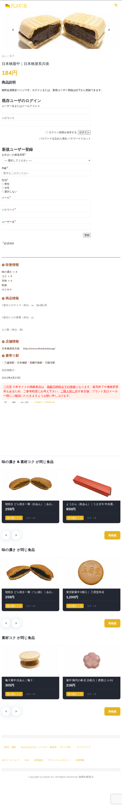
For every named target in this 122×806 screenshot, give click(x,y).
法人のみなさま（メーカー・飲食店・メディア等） (46, 747)
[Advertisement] (61, 428)
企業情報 (79, 760)
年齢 (5, 168)
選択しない (10, 191)
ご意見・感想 (9, 747)
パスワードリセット (79, 138)
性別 (5, 180)
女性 (7, 187)
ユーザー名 (9, 221)
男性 (7, 184)
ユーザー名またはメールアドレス (21, 106)
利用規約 (38, 760)
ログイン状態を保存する (63, 132)
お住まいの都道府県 (14, 154)
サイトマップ (84, 747)
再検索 (112, 535)
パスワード (8, 118)
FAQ (27, 760)
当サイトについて (11, 760)
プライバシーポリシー (59, 760)
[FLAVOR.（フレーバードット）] (16, 5)
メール (6, 197)
